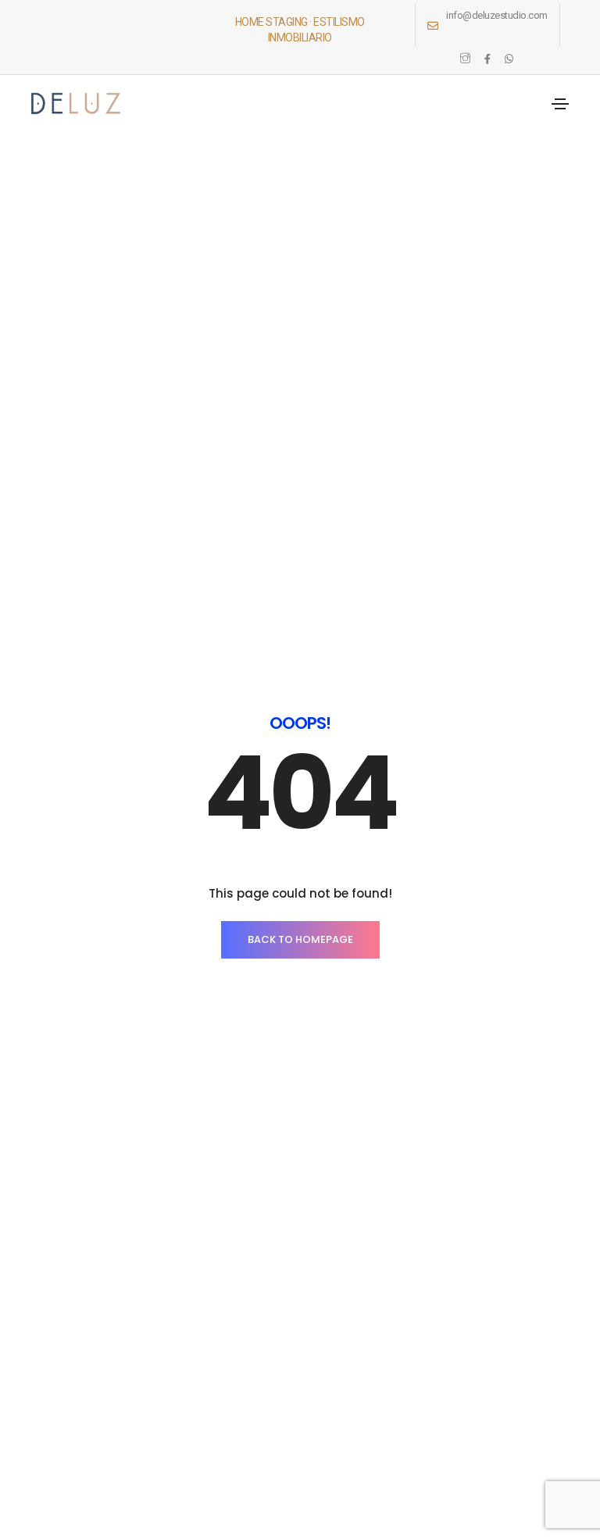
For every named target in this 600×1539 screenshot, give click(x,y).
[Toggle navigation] (560, 103)
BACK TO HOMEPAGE (300, 939)
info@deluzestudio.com (497, 15)
